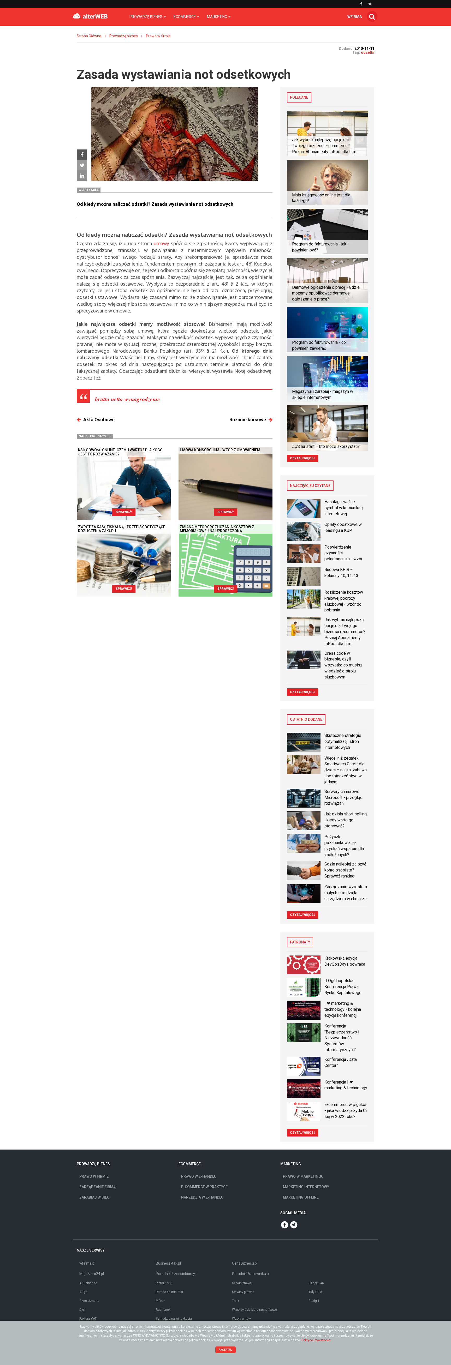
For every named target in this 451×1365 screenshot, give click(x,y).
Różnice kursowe (247, 419)
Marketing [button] (217, 17)
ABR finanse (88, 1283)
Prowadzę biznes (123, 36)
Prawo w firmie (158, 36)
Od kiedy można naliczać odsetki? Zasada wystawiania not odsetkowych (155, 204)
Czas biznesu (89, 1301)
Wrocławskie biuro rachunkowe (254, 1310)
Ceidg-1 (313, 1301)
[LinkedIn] (82, 175)
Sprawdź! (124, 512)
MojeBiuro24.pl (91, 1274)
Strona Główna (89, 36)
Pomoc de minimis (169, 1292)
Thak (235, 1301)
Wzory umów (241, 1318)
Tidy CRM (315, 1292)
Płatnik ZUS (164, 1283)
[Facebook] (82, 154)
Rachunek (163, 1310)
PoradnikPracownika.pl (251, 1274)
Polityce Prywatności (316, 1340)
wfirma (354, 17)
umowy (161, 243)
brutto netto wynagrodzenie (127, 399)
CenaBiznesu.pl (245, 1263)
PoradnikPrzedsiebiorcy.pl (177, 1274)
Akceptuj (226, 1349)
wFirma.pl (87, 1263)
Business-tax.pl (168, 1263)
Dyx (82, 1310)
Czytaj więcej (302, 458)
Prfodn (160, 1301)
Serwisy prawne (243, 1292)
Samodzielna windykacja (174, 1318)
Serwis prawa (241, 1283)
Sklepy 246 (316, 1283)
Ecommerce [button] (185, 17)
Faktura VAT (88, 1318)
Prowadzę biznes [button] (146, 17)
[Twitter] (82, 165)
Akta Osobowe (99, 419)
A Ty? (83, 1292)
